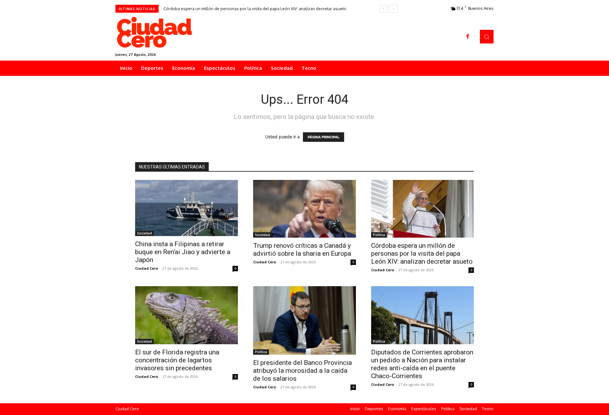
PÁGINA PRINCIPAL (323, 137)
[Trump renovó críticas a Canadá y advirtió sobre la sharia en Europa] (304, 209)
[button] (487, 36)
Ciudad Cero (146, 268)
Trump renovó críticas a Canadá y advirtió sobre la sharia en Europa (302, 249)
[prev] (383, 9)
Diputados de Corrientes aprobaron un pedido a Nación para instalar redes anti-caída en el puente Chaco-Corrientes (422, 364)
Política (379, 235)
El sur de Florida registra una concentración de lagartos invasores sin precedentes (177, 360)
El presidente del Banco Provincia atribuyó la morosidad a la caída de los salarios (302, 370)
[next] (393, 9)
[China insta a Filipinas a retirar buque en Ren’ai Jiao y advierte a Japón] (186, 208)
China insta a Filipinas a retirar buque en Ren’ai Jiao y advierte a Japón (182, 252)
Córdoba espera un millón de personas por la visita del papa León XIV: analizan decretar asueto (254, 8)
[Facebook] (468, 37)
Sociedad (144, 233)
